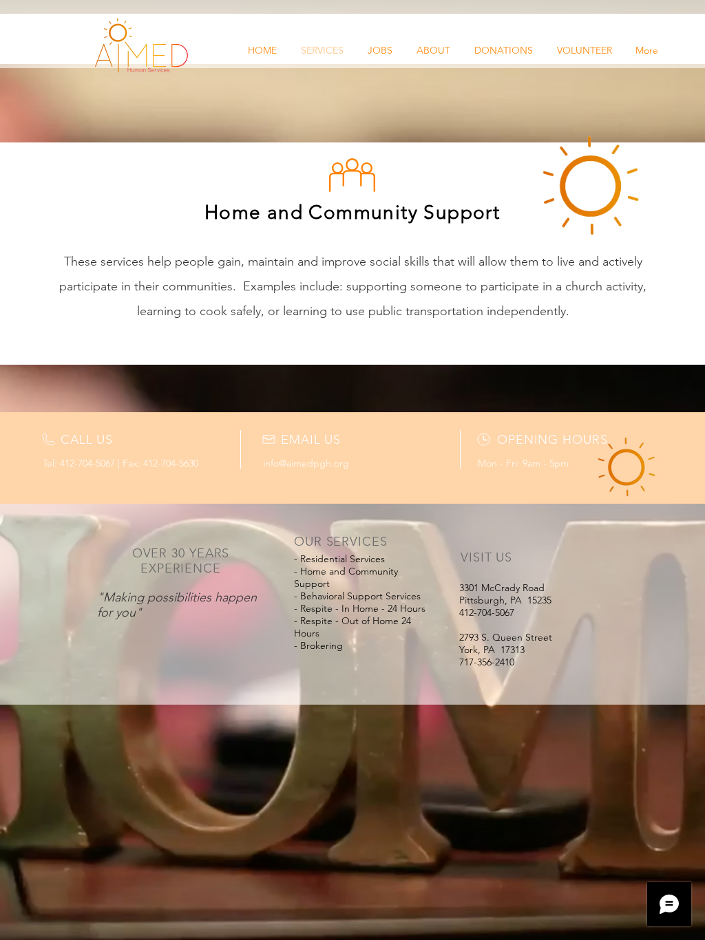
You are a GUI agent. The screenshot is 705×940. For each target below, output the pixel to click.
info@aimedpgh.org (306, 463)
